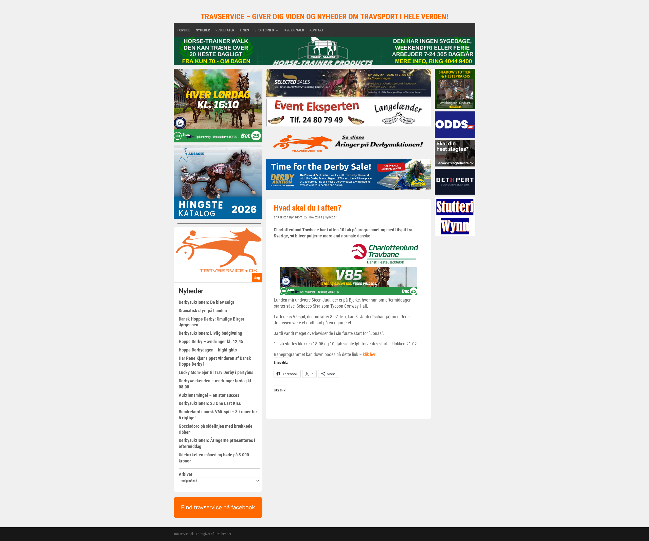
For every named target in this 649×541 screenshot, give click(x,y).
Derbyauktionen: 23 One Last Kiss (210, 403)
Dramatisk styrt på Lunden (203, 310)
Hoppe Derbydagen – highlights (208, 349)
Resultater (224, 30)
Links (244, 30)
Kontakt (317, 30)
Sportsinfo (264, 30)
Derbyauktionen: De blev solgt (206, 302)
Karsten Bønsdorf (289, 217)
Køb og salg (294, 30)
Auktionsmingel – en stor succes (209, 395)
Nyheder (203, 30)
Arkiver (185, 474)
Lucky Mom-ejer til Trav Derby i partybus (216, 372)
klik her (368, 354)
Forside (183, 30)
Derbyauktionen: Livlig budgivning (210, 333)
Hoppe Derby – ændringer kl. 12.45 (211, 341)
